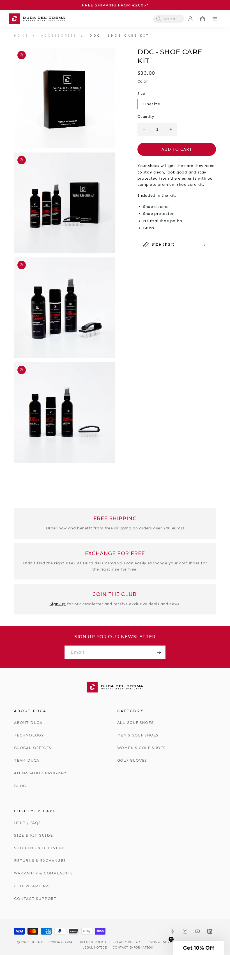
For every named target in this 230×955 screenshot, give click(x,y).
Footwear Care (32, 886)
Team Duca (26, 760)
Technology (29, 735)
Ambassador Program (40, 773)
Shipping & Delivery (39, 848)
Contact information (133, 947)
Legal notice (94, 947)
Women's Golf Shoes (141, 747)
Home (21, 35)
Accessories (59, 35)
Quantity (145, 116)
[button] (168, 19)
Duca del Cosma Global (52, 942)
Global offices (32, 747)
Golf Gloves (132, 760)
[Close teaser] (171, 939)
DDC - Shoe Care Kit (119, 35)
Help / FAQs (27, 822)
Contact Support (35, 898)
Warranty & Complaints (43, 873)
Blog (20, 785)
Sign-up (58, 604)
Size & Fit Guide (33, 835)
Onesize (151, 104)
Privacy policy (126, 942)
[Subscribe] (159, 652)
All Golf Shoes (135, 722)
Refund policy (93, 942)
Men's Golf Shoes (138, 735)
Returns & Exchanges (40, 860)
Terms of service (161, 942)
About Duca (28, 722)
